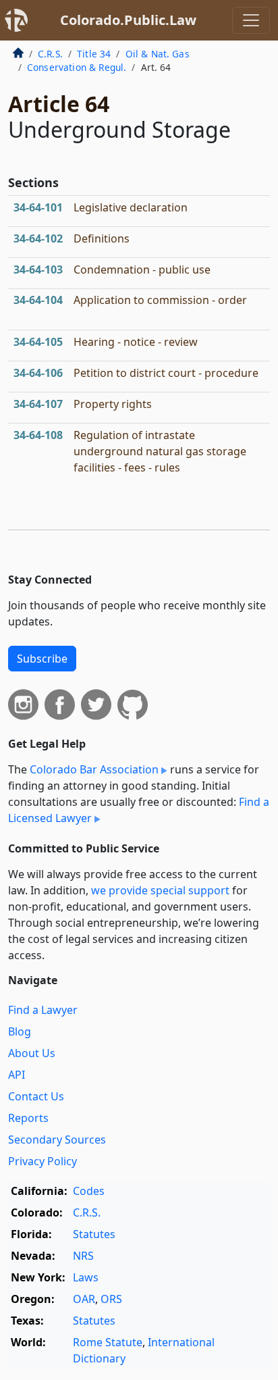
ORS (111, 1299)
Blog (19, 1031)
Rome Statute (107, 1342)
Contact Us (36, 1096)
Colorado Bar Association (94, 769)
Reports (28, 1117)
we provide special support (160, 890)
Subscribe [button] (42, 658)
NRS (83, 1255)
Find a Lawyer (43, 1009)
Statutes (94, 1234)
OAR (84, 1299)
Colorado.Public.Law (128, 20)
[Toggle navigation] (251, 20)
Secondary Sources (57, 1139)
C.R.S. (50, 53)
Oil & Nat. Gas (158, 53)
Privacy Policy (42, 1161)
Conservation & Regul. (76, 67)
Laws (86, 1277)
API (16, 1074)
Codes (89, 1190)
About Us (31, 1053)
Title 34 (94, 53)
